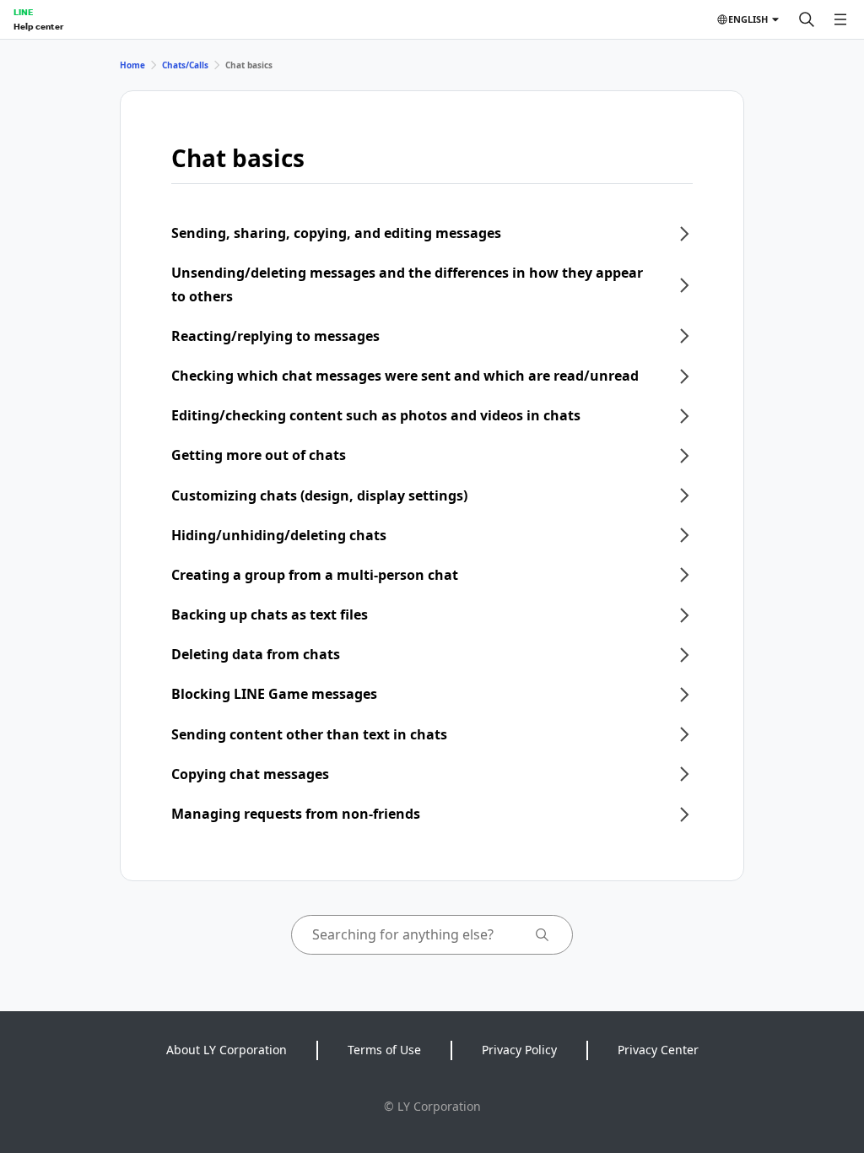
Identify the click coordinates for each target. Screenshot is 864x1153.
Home (132, 65)
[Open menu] (840, 19)
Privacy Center (658, 1050)
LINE (23, 12)
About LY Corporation (226, 1050)
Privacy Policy (519, 1050)
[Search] (807, 19)
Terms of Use (384, 1050)
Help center (38, 26)
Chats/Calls (185, 65)
